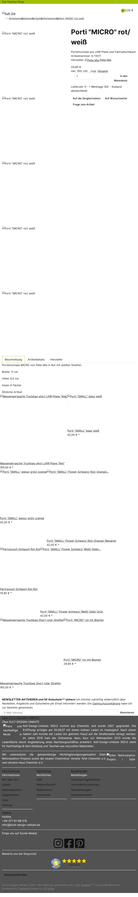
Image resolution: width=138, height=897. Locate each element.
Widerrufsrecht (46, 784)
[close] (4, 30)
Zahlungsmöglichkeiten (85, 779)
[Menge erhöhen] (105, 76)
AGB (39, 779)
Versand (102, 71)
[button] (105, 8)
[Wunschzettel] (110, 10)
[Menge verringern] (73, 76)
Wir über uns (10, 779)
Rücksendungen (81, 789)
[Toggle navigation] (6, 7)
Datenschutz (45, 789)
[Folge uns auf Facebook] (69, 843)
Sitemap (7, 805)
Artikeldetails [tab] (36, 359)
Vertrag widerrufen (15, 874)
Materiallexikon (11, 789)
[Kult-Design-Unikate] (8, 13)
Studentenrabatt (81, 795)
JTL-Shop (48, 888)
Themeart (23, 888)
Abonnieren (127, 712)
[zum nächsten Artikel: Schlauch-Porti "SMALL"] (90, 19)
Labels (6, 784)
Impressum (43, 795)
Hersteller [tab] (56, 359)
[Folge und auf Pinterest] (79, 843)
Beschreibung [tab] (13, 359)
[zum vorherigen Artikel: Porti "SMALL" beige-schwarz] (86, 19)
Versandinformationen (85, 784)
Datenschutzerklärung (106, 703)
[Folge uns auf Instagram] (58, 843)
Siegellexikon (10, 795)
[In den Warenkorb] (4, 26)
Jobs (5, 800)
